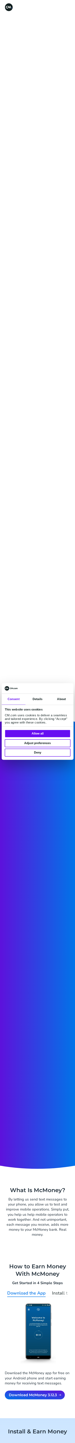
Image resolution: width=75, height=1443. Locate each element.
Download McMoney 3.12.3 (33, 1395)
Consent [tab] (14, 699)
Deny (37, 752)
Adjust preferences (37, 743)
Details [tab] (37, 699)
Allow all (38, 733)
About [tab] (61, 699)
